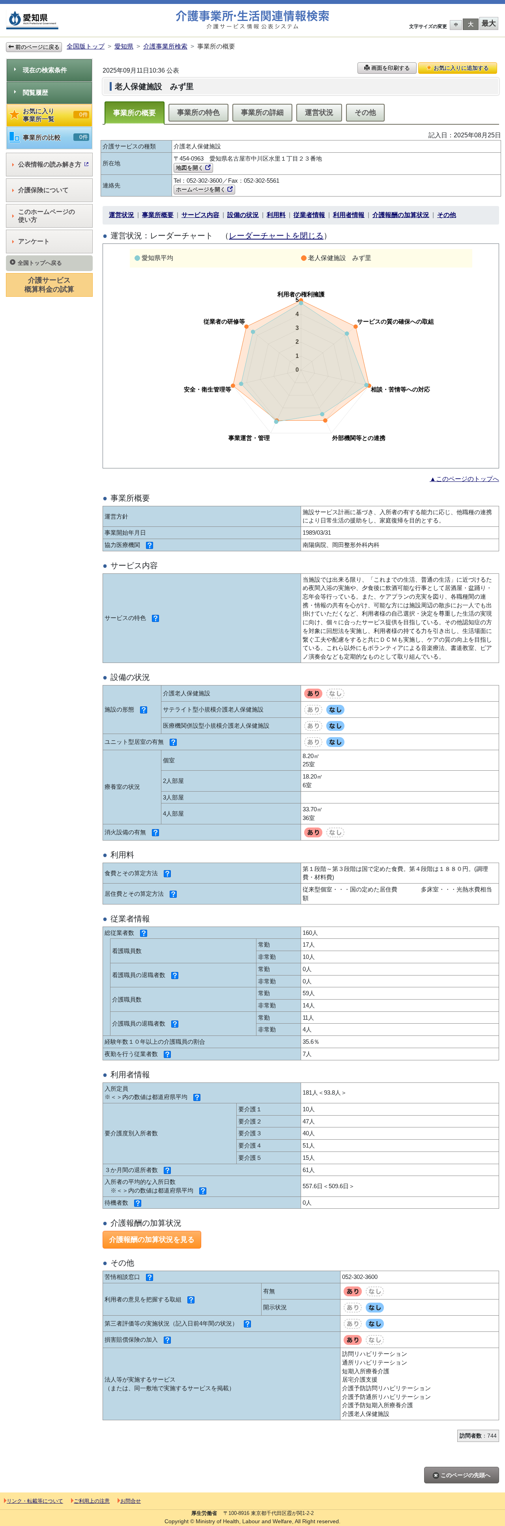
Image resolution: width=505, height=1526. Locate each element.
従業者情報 (309, 215)
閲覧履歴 (35, 92)
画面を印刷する (390, 68)
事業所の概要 (134, 113)
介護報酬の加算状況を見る (152, 1239)
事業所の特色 (198, 112)
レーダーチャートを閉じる (276, 235)
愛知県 (123, 46)
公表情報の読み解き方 (49, 164)
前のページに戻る (37, 47)
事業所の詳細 (262, 112)
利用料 (276, 215)
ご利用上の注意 (92, 1501)
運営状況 (319, 112)
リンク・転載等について (35, 1501)
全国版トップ (86, 46)
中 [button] (456, 24)
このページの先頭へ (464, 1475)
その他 (365, 112)
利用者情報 (349, 215)
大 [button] (470, 24)
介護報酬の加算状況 (400, 215)
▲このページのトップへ (464, 479)
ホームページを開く (201, 189)
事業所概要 (158, 215)
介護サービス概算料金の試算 (49, 284)
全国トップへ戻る (40, 263)
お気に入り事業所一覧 (55, 115)
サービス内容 (200, 215)
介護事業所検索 (165, 46)
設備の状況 (243, 215)
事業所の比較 (55, 137)
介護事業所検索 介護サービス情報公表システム (252, 20)
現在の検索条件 (45, 70)
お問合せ (130, 1501)
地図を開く (190, 168)
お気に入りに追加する (460, 68)
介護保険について (43, 190)
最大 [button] (489, 23)
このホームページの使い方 (46, 215)
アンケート (34, 241)
